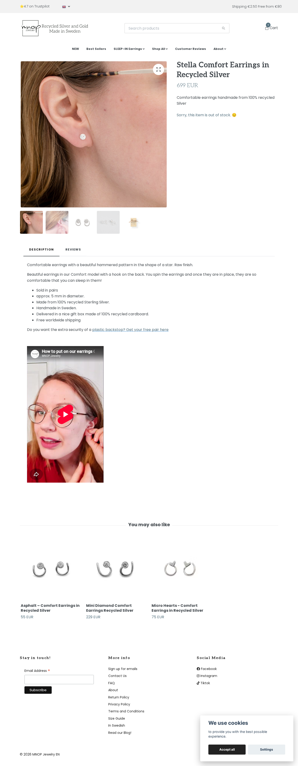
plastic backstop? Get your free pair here (130, 331)
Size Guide (116, 720)
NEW (75, 51)
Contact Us (117, 677)
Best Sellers (96, 51)
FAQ (111, 684)
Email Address (37, 673)
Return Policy (118, 699)
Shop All (158, 51)
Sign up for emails (122, 670)
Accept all (227, 749)
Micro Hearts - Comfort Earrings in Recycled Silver (177, 610)
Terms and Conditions (126, 713)
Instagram (208, 677)
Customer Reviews (190, 51)
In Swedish (116, 727)
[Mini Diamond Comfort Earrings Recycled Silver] (116, 571)
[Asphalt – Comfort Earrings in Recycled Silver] (51, 571)
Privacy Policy (119, 706)
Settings (266, 749)
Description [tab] (41, 251)
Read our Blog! (119, 734)
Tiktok (205, 684)
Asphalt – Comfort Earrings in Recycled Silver (50, 610)
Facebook (208, 670)
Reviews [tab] (73, 251)
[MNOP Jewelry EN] (58, 29)
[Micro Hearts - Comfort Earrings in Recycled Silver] (182, 571)
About (218, 51)
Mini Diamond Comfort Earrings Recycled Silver (109, 610)
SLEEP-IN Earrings (128, 51)
